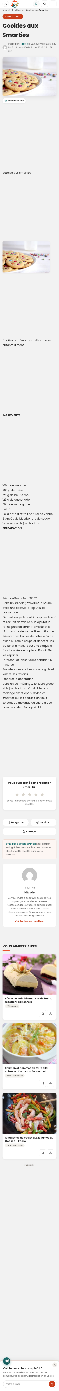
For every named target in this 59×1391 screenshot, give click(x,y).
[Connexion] (6, 4)
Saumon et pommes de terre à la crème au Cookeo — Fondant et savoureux (26, 1071)
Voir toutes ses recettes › (29, 921)
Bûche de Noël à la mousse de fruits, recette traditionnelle (28, 1000)
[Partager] (50, 1013)
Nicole (24, 43)
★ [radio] (17, 794)
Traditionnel (18, 10)
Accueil (6, 10)
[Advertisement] (29, 137)
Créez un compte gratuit (21, 843)
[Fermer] (54, 1364)
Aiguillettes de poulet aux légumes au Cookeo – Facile (29, 1139)
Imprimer (45, 822)
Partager (31, 831)
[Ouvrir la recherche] (44, 3)
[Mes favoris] (36, 3)
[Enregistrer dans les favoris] (42, 1013)
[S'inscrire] (52, 1384)
